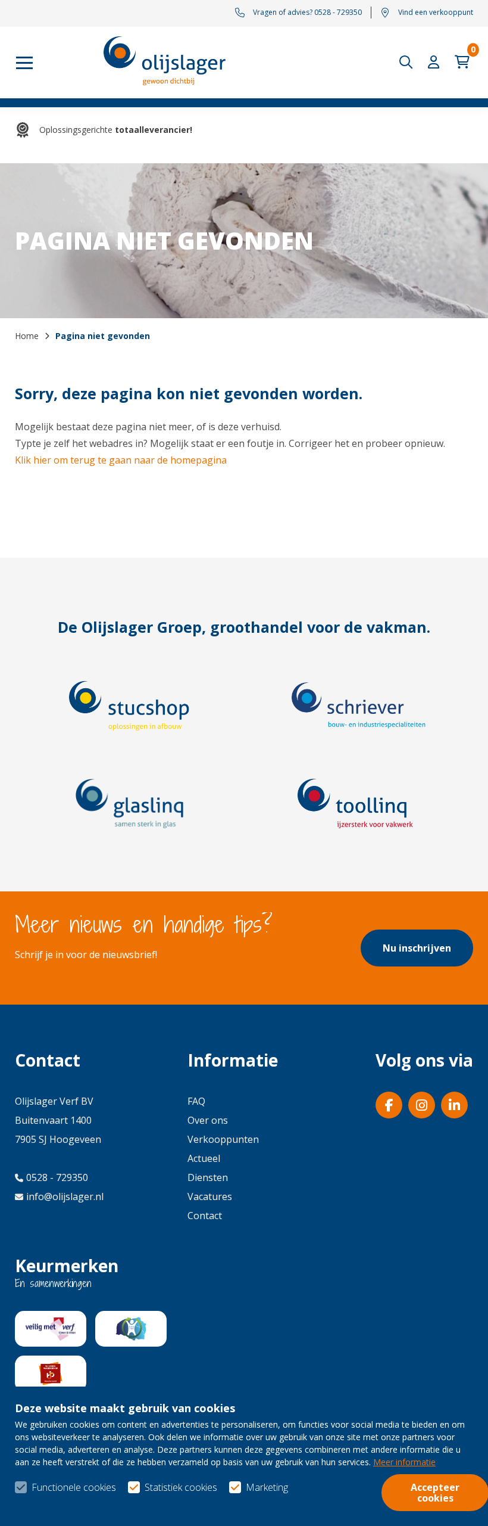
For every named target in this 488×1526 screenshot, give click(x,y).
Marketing (267, 1487)
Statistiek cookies (181, 1487)
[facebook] (389, 1105)
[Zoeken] (408, 62)
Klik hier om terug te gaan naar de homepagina (121, 460)
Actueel (203, 1158)
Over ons (207, 1120)
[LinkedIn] (454, 1105)
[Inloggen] (436, 62)
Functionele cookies (74, 1487)
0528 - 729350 (57, 1177)
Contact (204, 1215)
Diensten (207, 1177)
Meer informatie (404, 1462)
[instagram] (421, 1105)
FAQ (196, 1101)
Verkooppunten (223, 1139)
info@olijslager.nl (65, 1196)
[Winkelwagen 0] (464, 62)
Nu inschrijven (417, 948)
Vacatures (209, 1196)
